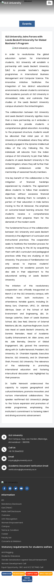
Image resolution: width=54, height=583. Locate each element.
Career (5, 533)
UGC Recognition (9, 519)
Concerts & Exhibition (11, 541)
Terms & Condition (10, 530)
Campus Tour (32, 574)
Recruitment (18, 574)
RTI (3, 500)
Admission (6, 574)
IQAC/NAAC (7, 507)
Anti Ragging (7, 552)
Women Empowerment (12, 522)
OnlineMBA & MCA (27, 579)
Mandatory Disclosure (12, 504)
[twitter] (15, 488)
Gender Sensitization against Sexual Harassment (24, 559)
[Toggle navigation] (49, 3)
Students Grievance (11, 556)
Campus (6, 526)
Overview (6, 515)
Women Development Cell (14, 563)
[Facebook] (4, 488)
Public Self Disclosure (11, 511)
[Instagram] (10, 488)
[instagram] (27, 488)
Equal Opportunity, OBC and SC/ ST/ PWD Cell (22, 567)
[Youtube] (21, 488)
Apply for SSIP (46, 574)
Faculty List (6, 537)
